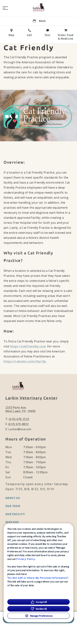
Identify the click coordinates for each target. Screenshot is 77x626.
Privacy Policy (25, 559)
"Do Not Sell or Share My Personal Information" (37, 577)
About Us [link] (12, 497)
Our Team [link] (12, 505)
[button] (5, 8)
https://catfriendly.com (28, 346)
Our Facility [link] (15, 514)
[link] (38, 7)
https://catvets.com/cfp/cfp (25, 361)
